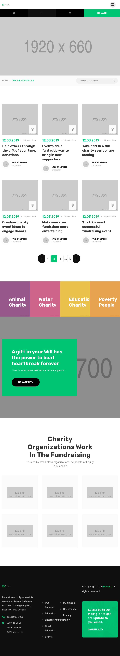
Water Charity (47, 302)
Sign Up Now (95, 629)
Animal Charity (17, 302)
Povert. (107, 586)
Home (5, 80)
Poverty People (108, 302)
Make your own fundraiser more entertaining (55, 226)
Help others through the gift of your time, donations (19, 150)
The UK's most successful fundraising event (96, 226)
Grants (49, 636)
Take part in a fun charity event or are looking (98, 150)
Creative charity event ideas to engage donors (15, 226)
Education (50, 613)
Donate (102, 13)
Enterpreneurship (54, 619)
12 (70, 258)
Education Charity (81, 302)
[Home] (6, 4)
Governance (70, 609)
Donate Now (25, 382)
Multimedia (69, 602)
